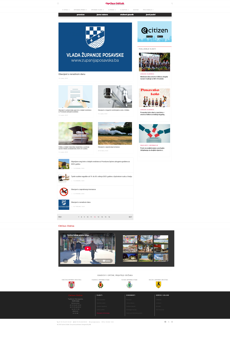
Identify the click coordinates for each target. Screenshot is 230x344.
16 (109, 217)
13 (98, 217)
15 (105, 217)
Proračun (129, 299)
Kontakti (158, 306)
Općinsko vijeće (101, 303)
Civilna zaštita (101, 309)
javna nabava (102, 15)
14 (102, 217)
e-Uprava (111, 10)
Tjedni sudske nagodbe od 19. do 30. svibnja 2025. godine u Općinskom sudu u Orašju (101, 176)
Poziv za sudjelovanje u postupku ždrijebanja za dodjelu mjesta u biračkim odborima (152, 150)
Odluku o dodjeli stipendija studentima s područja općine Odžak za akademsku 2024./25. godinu (73, 148)
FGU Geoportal (160, 309)
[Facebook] (165, 322)
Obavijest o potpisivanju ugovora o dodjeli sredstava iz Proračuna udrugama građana (74, 111)
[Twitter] (168, 322)
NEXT (130, 217)
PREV (60, 217)
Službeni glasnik (130, 306)
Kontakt (136, 10)
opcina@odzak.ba (95, 322)
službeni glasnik (127, 15)
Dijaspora (123, 10)
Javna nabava (130, 303)
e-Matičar (158, 299)
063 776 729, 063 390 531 (80, 322)
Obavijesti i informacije (149, 145)
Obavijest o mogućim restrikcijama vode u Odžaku (113, 110)
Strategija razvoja (131, 309)
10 (87, 217)
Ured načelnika (101, 299)
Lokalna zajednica (147, 74)
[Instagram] (172, 322)
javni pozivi (150, 15)
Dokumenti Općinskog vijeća (134, 313)
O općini (65, 10)
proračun (80, 15)
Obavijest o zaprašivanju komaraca (109, 147)
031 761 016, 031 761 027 (64, 322)
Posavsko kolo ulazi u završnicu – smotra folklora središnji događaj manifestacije (152, 114)
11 (91, 217)
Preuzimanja (147, 10)
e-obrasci (158, 303)
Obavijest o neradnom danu (71, 74)
